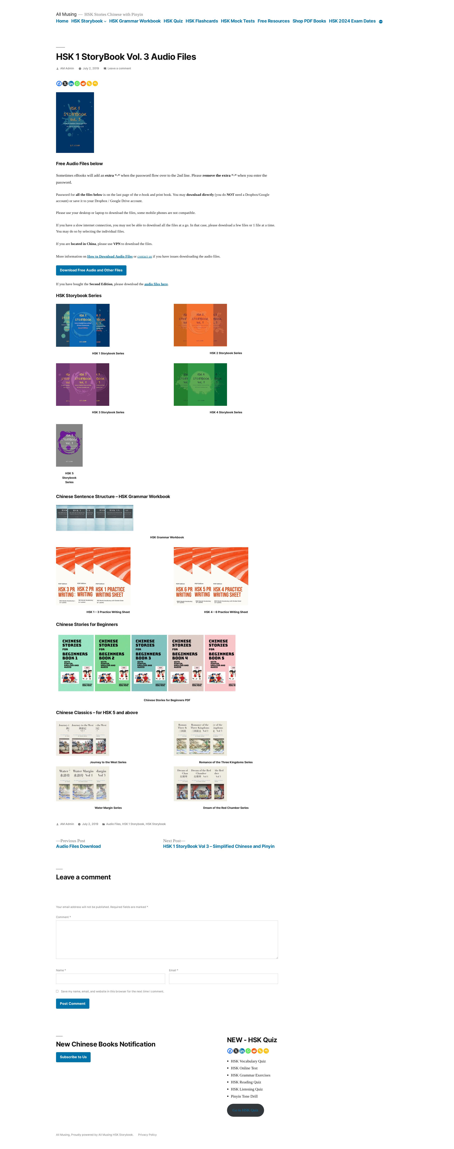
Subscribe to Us (73, 1057)
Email (173, 970)
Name (61, 970)
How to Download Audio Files (110, 256)
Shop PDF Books (309, 21)
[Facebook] (59, 83)
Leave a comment (119, 68)
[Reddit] (83, 83)
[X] (65, 83)
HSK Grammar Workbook (135, 21)
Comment (63, 917)
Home (62, 21)
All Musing (66, 14)
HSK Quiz (173, 21)
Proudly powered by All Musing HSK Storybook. (102, 1134)
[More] (381, 22)
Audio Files (113, 824)
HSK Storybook (87, 21)
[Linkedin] (71, 83)
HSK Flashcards (202, 21)
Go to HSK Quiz (245, 1110)
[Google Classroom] (95, 83)
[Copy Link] (89, 83)
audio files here (156, 284)
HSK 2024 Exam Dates (352, 21)
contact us (144, 256)
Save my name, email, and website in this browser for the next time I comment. (112, 991)
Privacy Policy (147, 1134)
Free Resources (274, 21)
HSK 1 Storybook (133, 824)
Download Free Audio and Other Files (91, 270)
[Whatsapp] (77, 83)
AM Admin (67, 68)
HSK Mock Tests (238, 21)
